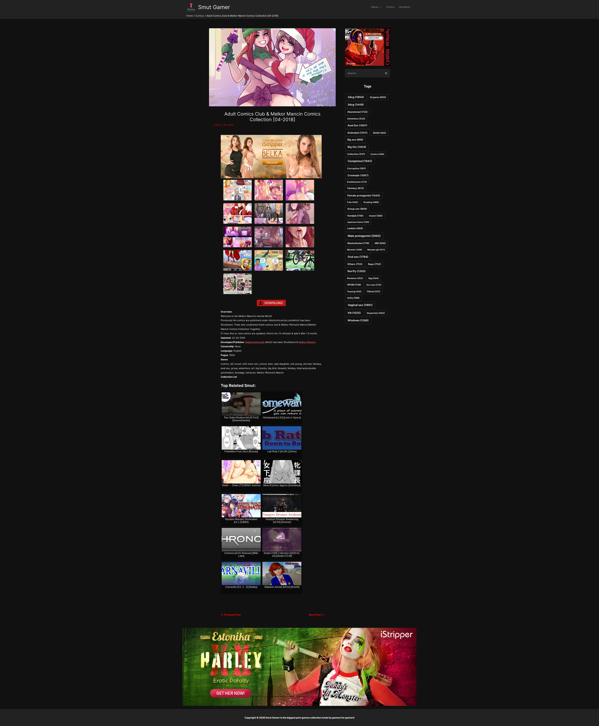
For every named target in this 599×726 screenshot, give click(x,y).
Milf (380, 243)
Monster (354, 249)
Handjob (355, 215)
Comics (390, 6)
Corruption (356, 168)
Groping (371, 202)
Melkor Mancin (307, 342)
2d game (378, 97)
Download (274, 303)
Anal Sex (357, 125)
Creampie (358, 175)
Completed (360, 161)
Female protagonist (363, 195)
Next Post (316, 614)
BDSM (379, 133)
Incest (376, 215)
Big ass (355, 139)
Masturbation (358, 243)
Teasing (354, 291)
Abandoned (357, 111)
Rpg (373, 278)
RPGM (354, 284)
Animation (404, 6)
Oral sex (358, 256)
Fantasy (355, 188)
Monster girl (376, 249)
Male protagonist (364, 235)
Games (375, 6)
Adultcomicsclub (254, 342)
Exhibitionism (357, 182)
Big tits (357, 146)
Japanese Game (358, 222)
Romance (355, 278)
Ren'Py (357, 271)
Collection (356, 154)
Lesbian (355, 228)
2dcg (356, 97)
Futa (352, 202)
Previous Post (231, 614)
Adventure (356, 118)
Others (354, 264)
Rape (374, 264)
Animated (357, 132)
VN (354, 312)
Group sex (357, 208)
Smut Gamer (214, 7)
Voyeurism (376, 313)
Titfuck (373, 291)
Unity (353, 297)
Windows (358, 320)
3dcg (356, 104)
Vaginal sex (360, 305)
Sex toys (373, 285)
